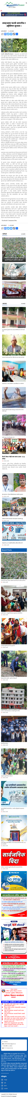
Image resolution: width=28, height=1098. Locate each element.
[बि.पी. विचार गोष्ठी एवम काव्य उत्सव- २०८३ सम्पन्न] (14, 447)
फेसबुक (5, 1080)
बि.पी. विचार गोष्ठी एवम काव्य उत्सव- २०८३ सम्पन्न (13, 458)
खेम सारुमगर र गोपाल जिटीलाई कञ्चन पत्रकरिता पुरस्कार (12, 494)
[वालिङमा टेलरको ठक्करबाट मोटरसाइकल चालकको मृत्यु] (14, 508)
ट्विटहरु (5, 1086)
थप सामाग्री (23, 234)
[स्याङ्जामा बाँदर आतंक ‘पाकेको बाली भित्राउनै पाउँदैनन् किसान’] (14, 249)
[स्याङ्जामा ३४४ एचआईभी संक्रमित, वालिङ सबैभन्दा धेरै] (14, 532)
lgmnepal (14, 1096)
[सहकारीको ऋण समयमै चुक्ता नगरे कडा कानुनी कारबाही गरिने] (14, 272)
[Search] (26, 3)
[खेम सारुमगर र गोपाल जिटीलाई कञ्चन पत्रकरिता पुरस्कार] (14, 483)
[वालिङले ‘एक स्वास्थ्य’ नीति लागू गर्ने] (14, 290)
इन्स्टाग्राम (6, 1088)
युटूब (5, 1083)
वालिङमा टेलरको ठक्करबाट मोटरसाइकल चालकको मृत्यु (12, 519)
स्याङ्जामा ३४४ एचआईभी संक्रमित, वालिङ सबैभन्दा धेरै (12, 543)
